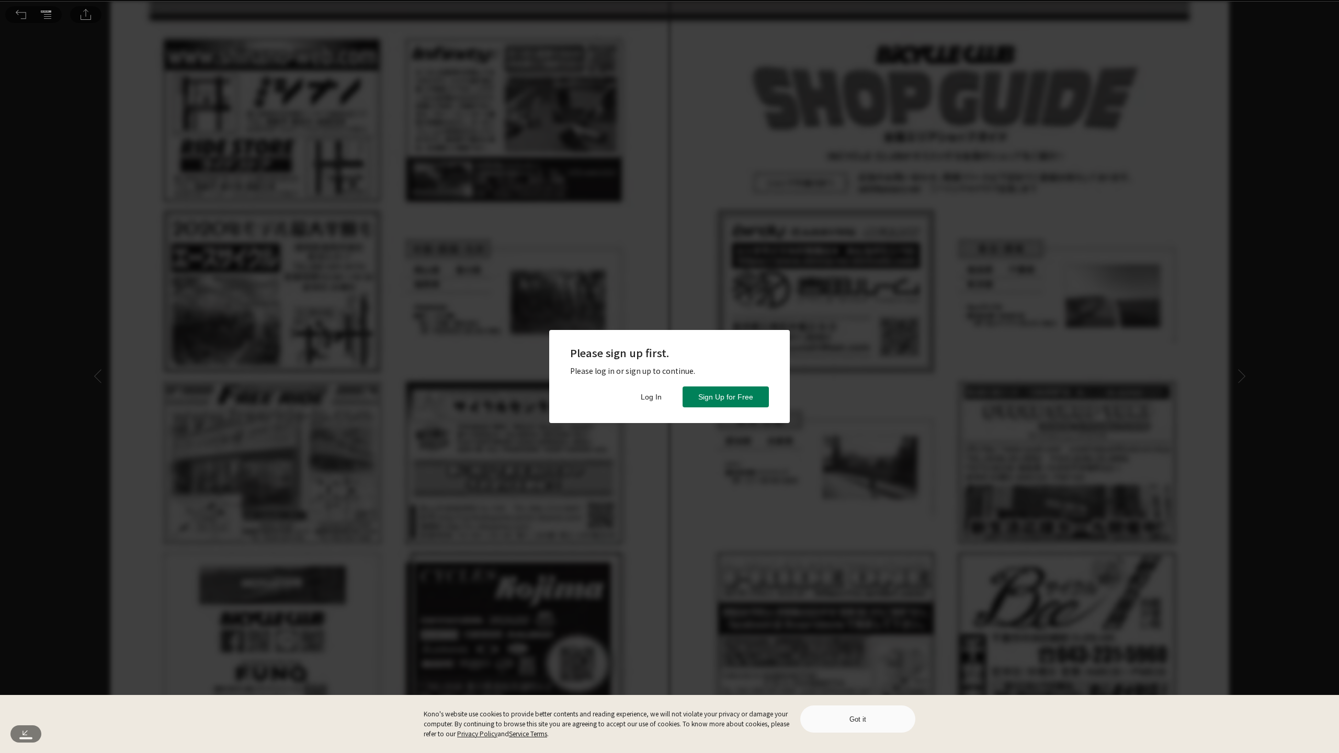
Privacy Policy (477, 733)
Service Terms (528, 733)
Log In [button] (651, 397)
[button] (20, 14)
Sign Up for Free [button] (725, 397)
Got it (857, 719)
